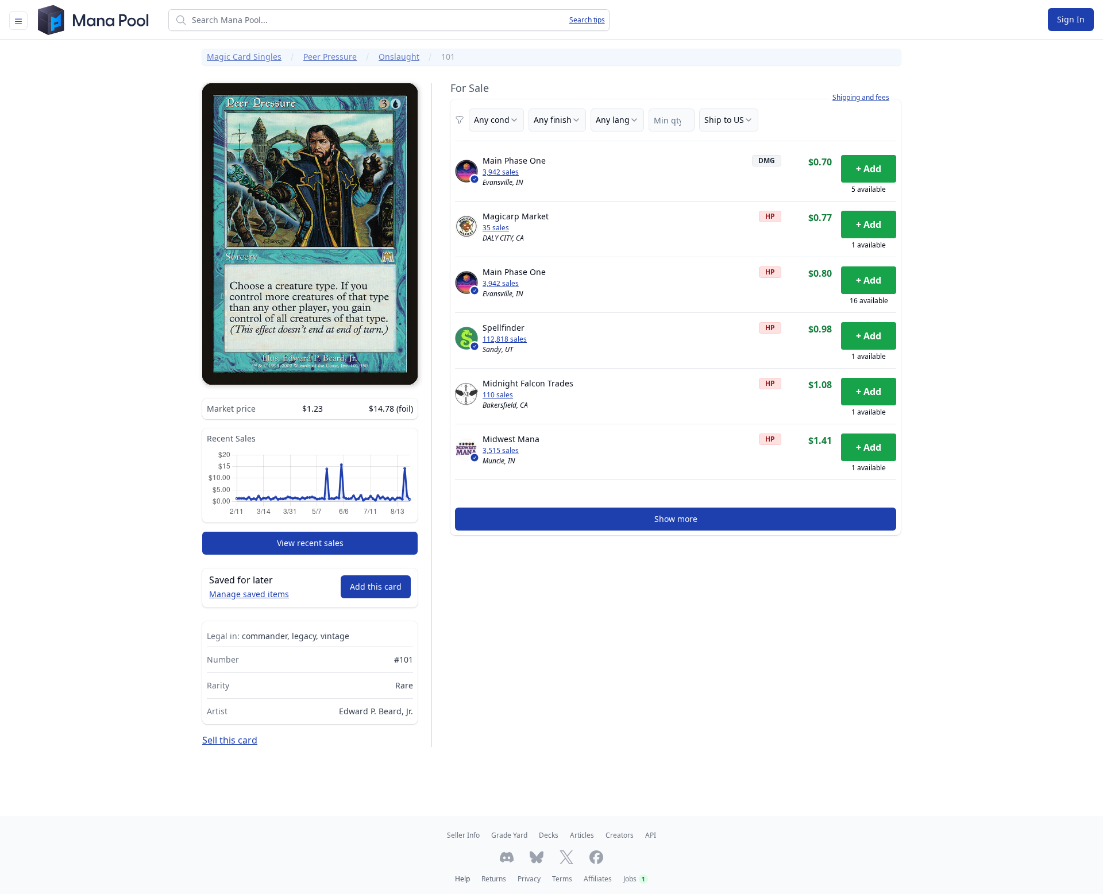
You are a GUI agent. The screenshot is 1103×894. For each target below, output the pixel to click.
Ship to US (724, 119)
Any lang (613, 119)
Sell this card (229, 740)
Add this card (376, 586)
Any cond (492, 119)
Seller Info (463, 835)
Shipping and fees (860, 97)
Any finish (553, 119)
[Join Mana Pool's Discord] (507, 857)
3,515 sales (501, 450)
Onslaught (399, 56)
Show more (675, 518)
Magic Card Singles (244, 56)
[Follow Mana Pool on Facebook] (596, 857)
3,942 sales (501, 172)
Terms (562, 879)
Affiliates (598, 879)
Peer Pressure (330, 56)
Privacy (529, 879)
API (650, 835)
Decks (548, 835)
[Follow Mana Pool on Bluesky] (536, 857)
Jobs (634, 879)
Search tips (587, 20)
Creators (620, 835)
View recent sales (310, 542)
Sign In (1071, 19)
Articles (582, 835)
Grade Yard (509, 835)
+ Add (868, 168)
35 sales (496, 228)
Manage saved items (249, 594)
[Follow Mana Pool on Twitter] (566, 857)
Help (462, 879)
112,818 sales (505, 339)
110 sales (498, 395)
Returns (493, 879)
